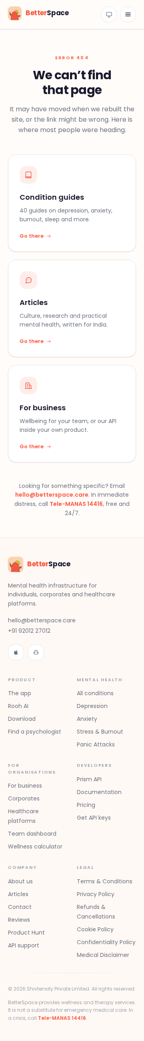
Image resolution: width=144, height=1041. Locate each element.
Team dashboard (32, 834)
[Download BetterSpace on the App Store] (16, 652)
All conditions (95, 693)
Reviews (19, 920)
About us (20, 881)
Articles (18, 894)
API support (23, 945)
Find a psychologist (34, 732)
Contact (20, 907)
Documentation (99, 792)
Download (22, 719)
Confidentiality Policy (106, 942)
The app (19, 693)
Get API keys (94, 818)
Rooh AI (18, 706)
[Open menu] (128, 14)
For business (25, 786)
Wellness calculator (35, 846)
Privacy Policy (95, 894)
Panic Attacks (96, 744)
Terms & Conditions (104, 881)
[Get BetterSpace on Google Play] (36, 652)
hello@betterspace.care (51, 495)
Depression (92, 706)
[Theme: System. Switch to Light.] (109, 14)
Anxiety (87, 719)
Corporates (24, 798)
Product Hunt (26, 933)
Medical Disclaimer (103, 955)
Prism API (89, 779)
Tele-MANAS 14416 (76, 504)
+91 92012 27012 (29, 631)
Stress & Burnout (100, 732)
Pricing (86, 805)
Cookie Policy (95, 929)
